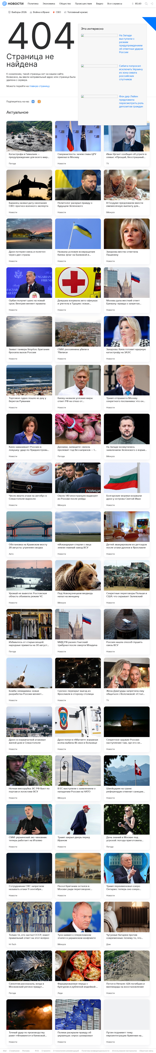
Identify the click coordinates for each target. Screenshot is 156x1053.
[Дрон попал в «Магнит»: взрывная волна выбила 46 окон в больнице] (78, 729)
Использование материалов (124, 1051)
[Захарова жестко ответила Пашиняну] (127, 241)
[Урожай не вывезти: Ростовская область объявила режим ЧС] (29, 583)
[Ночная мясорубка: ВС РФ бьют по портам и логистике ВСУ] (29, 778)
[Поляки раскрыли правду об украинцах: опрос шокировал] (78, 1022)
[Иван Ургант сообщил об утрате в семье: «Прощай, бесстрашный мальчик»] (127, 144)
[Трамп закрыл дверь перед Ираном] (78, 827)
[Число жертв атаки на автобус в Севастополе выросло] (29, 485)
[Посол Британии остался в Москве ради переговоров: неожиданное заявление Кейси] (78, 876)
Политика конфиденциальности (95, 1051)
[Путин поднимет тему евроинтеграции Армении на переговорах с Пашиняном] (127, 1022)
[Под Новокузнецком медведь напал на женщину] (78, 583)
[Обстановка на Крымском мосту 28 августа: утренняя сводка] (29, 534)
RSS (37, 1051)
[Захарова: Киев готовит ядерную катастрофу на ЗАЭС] (127, 339)
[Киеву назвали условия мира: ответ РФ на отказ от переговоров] (78, 388)
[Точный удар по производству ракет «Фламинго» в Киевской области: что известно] (29, 1022)
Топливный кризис (77, 12)
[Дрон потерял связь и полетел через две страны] (29, 241)
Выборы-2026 (19, 12)
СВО (58, 12)
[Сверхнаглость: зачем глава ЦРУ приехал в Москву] (78, 144)
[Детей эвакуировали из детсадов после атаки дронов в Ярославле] (127, 534)
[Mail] (4, 3)
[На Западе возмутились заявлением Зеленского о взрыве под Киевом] (127, 436)
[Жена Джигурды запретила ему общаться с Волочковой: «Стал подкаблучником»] (127, 680)
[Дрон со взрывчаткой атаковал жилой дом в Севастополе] (29, 729)
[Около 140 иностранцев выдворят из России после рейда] (78, 485)
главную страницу (39, 86)
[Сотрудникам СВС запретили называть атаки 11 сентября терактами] (29, 876)
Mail (5, 1051)
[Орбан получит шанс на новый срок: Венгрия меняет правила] (29, 290)
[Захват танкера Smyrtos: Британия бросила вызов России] (29, 339)
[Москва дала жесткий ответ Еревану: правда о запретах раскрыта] (127, 290)
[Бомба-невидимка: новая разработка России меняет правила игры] (29, 680)
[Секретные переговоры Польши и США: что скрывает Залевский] (127, 583)
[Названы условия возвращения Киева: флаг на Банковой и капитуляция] (78, 241)
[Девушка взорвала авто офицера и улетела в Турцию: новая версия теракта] (78, 290)
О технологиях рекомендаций (66, 1051)
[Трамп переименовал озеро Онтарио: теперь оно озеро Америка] (127, 876)
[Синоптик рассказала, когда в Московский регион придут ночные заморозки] (29, 973)
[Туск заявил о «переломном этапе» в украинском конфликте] (78, 924)
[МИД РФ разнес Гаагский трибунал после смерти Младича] (78, 632)
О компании (14, 1051)
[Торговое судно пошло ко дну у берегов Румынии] (29, 388)
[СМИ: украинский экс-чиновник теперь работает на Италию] (29, 827)
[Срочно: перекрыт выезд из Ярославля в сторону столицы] (78, 680)
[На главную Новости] (15, 3)
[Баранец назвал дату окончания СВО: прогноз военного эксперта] (29, 192)
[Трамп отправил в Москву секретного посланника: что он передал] (127, 388)
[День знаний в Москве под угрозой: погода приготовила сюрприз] (127, 827)
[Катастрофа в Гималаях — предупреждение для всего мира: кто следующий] (29, 144)
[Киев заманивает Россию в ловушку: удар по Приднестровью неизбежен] (29, 436)
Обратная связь (146, 1051)
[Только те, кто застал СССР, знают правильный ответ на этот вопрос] (29, 924)
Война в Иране (41, 12)
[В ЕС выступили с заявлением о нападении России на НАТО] (78, 778)
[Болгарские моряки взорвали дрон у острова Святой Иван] (127, 485)
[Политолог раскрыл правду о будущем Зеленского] (78, 192)
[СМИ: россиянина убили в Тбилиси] (78, 339)
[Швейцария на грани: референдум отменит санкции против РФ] (127, 778)
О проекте (46, 1051)
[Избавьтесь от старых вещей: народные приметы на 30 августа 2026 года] (29, 632)
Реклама (26, 1051)
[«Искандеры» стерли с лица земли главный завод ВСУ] (78, 534)
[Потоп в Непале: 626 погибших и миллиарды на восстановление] (127, 973)
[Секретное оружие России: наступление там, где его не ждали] (127, 729)
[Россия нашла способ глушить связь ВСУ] (127, 632)
